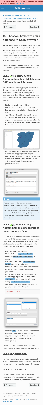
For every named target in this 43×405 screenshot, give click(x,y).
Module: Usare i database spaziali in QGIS (19, 18)
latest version (20, 3)
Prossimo (33, 27)
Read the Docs (8, 401)
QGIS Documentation (23, 8)
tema (27, 399)
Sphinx (16, 399)
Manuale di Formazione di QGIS (18, 15)
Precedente (10, 27)
